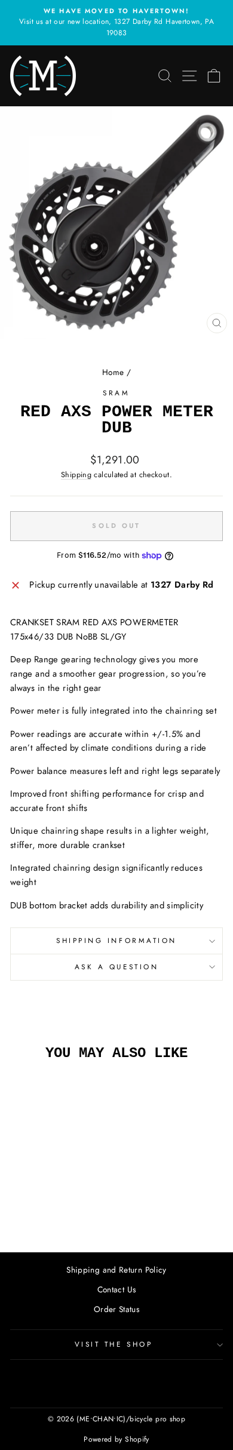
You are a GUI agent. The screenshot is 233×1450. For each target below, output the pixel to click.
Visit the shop (113, 1344)
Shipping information (116, 940)
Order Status (116, 1309)
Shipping (76, 474)
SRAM (116, 393)
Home (113, 372)
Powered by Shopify (116, 1439)
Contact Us (116, 1289)
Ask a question (116, 966)
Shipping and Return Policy (116, 1270)
